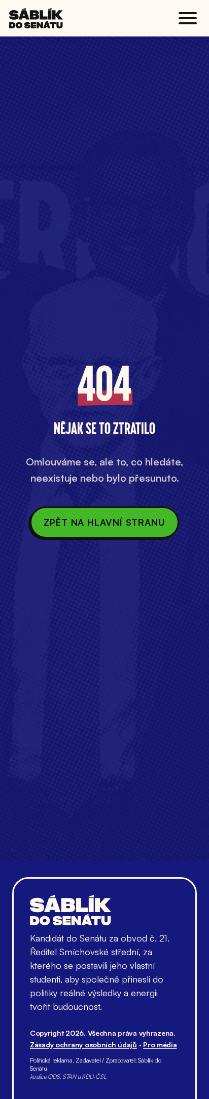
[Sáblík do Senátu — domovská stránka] (36, 18)
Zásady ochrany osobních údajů (83, 1044)
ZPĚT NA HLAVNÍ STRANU (104, 522)
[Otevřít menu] (188, 18)
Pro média (160, 1044)
